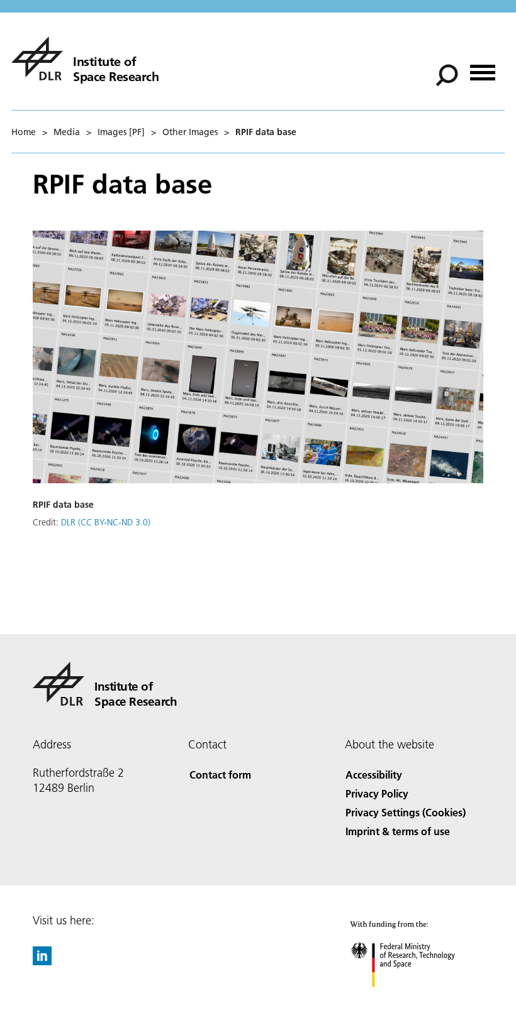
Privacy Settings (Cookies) (405, 812)
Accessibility (373, 774)
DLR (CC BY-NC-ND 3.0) (105, 522)
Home (23, 132)
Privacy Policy (376, 793)
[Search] (448, 74)
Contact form (220, 774)
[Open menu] (483, 68)
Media (66, 132)
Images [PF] (121, 132)
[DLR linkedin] (42, 961)
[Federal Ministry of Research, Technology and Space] (414, 999)
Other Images (190, 132)
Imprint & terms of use (397, 831)
